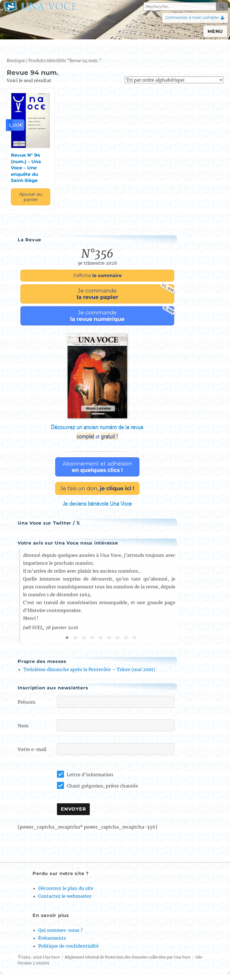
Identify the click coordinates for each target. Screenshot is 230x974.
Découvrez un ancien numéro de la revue (97, 431)
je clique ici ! (97, 488)
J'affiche (97, 275)
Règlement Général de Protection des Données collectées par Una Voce (127, 957)
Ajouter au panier (30, 197)
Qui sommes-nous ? (60, 930)
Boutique (16, 60)
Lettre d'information (90, 774)
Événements (52, 938)
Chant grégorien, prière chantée (102, 786)
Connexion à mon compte (192, 17)
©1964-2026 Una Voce (39, 957)
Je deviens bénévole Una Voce (97, 503)
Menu (215, 31)
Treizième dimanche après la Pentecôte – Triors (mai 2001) (89, 669)
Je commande (125, 292)
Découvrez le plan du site (65, 888)
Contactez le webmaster (64, 896)
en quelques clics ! (97, 466)
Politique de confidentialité (68, 946)
